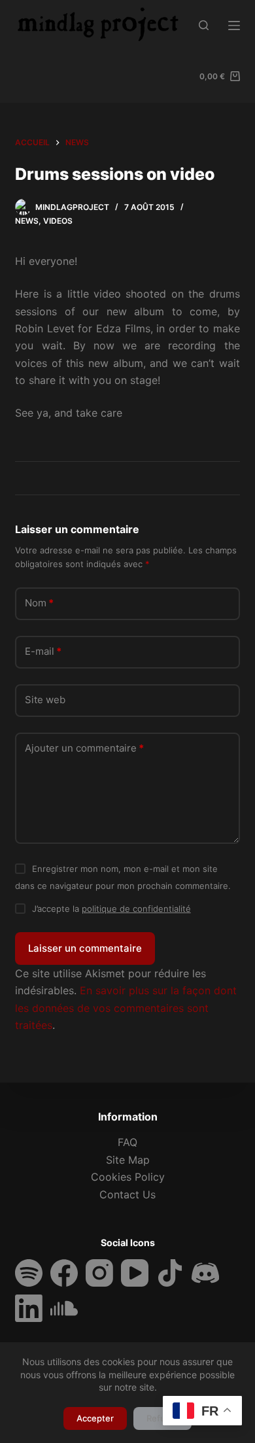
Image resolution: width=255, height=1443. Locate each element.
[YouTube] (134, 1273)
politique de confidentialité (136, 908)
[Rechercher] (204, 25)
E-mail (43, 651)
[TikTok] (170, 1273)
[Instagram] (99, 1273)
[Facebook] (64, 1273)
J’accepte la (111, 908)
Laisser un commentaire (85, 948)
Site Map (128, 1159)
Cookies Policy (128, 1176)
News (27, 221)
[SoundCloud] (64, 1308)
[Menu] (234, 25)
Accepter (95, 1418)
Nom (39, 603)
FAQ (127, 1142)
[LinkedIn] (28, 1308)
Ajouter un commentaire (84, 748)
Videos (58, 221)
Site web (45, 699)
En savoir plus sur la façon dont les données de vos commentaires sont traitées (126, 1008)
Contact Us (127, 1194)
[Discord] (205, 1273)
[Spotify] (28, 1273)
